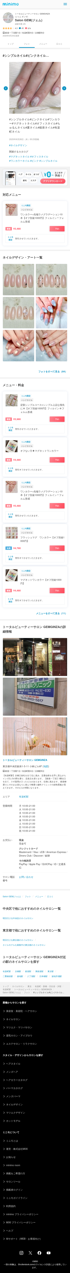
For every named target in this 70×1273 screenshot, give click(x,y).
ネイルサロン (18, 986)
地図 (45, 766)
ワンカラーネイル (20, 160)
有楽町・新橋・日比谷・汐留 (48, 986)
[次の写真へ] (64, 88)
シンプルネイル (49, 160)
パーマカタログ (14, 1088)
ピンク (35, 160)
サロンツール (13, 1181)
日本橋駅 (43, 976)
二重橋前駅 (8, 976)
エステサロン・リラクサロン (21, 1043)
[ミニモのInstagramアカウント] (21, 1253)
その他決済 (25, 860)
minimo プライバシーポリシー (22, 1214)
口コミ (59, 43)
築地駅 (20, 976)
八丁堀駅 (31, 976)
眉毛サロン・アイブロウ (19, 1035)
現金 (21, 840)
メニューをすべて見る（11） (51, 613)
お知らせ (11, 1157)
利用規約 (11, 1206)
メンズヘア (12, 1071)
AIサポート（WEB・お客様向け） (24, 1238)
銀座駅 (28, 971)
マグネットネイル (20, 156)
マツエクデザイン (15, 1112)
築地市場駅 (57, 976)
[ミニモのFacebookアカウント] (39, 1253)
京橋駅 (18, 971)
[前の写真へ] (6, 88)
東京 (30, 986)
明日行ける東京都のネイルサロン (18, 939)
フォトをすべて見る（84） (52, 371)
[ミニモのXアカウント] (30, 1253)
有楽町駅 (7, 989)
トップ (6, 986)
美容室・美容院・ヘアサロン (21, 1011)
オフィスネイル (40, 156)
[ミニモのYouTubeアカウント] (48, 1253)
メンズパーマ (13, 1096)
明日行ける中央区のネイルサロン (18, 918)
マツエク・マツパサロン (19, 1027)
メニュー (43, 43)
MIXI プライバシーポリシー (21, 1222)
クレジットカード (28, 848)
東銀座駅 (39, 971)
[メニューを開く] (65, 4)
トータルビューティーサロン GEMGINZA (33, 989)
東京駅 (51, 971)
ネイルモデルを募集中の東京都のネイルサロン (24, 944)
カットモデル (13, 1120)
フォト (27, 992)
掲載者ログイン (14, 1189)
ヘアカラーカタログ (17, 1080)
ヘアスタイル (13, 1063)
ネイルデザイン (19, 145)
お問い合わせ (26, 877)
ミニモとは (12, 1140)
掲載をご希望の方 (15, 1173)
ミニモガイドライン (17, 1197)
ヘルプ (9, 1230)
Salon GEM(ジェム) (12, 992)
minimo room (13, 1165)
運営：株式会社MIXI (17, 1148)
